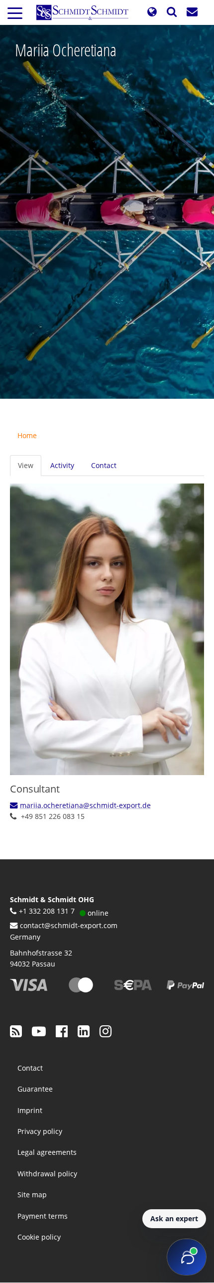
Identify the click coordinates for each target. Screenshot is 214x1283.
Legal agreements (47, 1152)
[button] (152, 12)
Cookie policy (39, 1237)
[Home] (86, 12)
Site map (32, 1194)
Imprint (29, 1110)
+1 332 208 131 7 (47, 911)
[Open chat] (186, 1257)
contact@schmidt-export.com (68, 925)
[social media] (16, 1030)
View (25, 465)
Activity (62, 465)
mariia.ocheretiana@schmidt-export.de (85, 805)
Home (27, 435)
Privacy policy (39, 1131)
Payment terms (42, 1216)
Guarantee (35, 1089)
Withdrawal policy (47, 1173)
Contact (103, 465)
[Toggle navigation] (15, 12)
